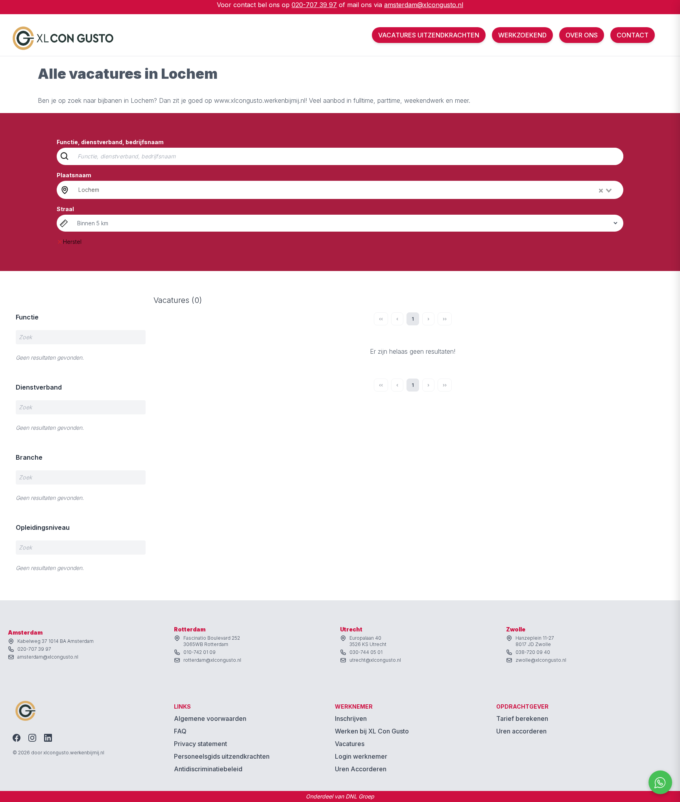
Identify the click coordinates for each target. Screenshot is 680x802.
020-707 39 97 (314, 5)
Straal (65, 209)
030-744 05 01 (365, 652)
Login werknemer (361, 756)
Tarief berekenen (522, 718)
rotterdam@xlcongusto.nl (212, 660)
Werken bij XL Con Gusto (372, 731)
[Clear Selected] (601, 191)
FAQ (180, 731)
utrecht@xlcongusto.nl (375, 660)
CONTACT (633, 35)
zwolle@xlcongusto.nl (541, 660)
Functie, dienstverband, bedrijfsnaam (110, 142)
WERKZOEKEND (522, 35)
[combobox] (346, 190)
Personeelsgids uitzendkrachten (222, 756)
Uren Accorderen (360, 769)
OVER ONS (581, 35)
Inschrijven (351, 718)
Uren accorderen (521, 731)
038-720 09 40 (533, 652)
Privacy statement (200, 744)
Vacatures (349, 744)
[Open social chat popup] (660, 782)
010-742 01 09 (199, 652)
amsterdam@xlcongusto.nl (423, 5)
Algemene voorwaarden (210, 718)
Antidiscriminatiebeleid (208, 769)
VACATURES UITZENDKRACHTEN (428, 35)
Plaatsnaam (74, 175)
